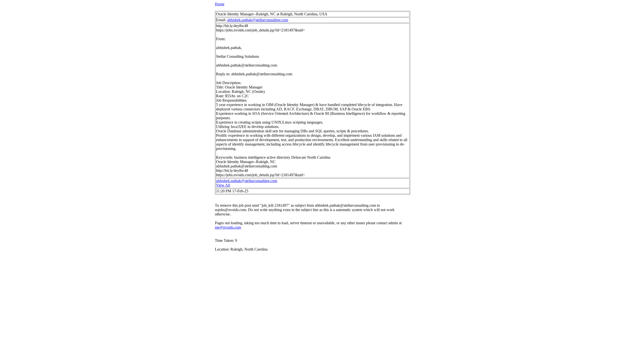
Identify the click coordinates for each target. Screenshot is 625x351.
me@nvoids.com (228, 227)
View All (223, 185)
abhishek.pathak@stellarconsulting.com (257, 20)
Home (219, 4)
